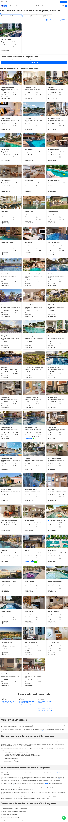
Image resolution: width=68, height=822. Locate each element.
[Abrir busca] (66, 6)
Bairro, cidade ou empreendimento (7, 13)
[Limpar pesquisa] (21, 15)
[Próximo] (43, 480)
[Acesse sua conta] (63, 6)
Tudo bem (63, 1)
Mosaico (50, 20)
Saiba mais (15, 2)
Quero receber (34, 62)
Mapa (56, 20)
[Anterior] (25, 480)
